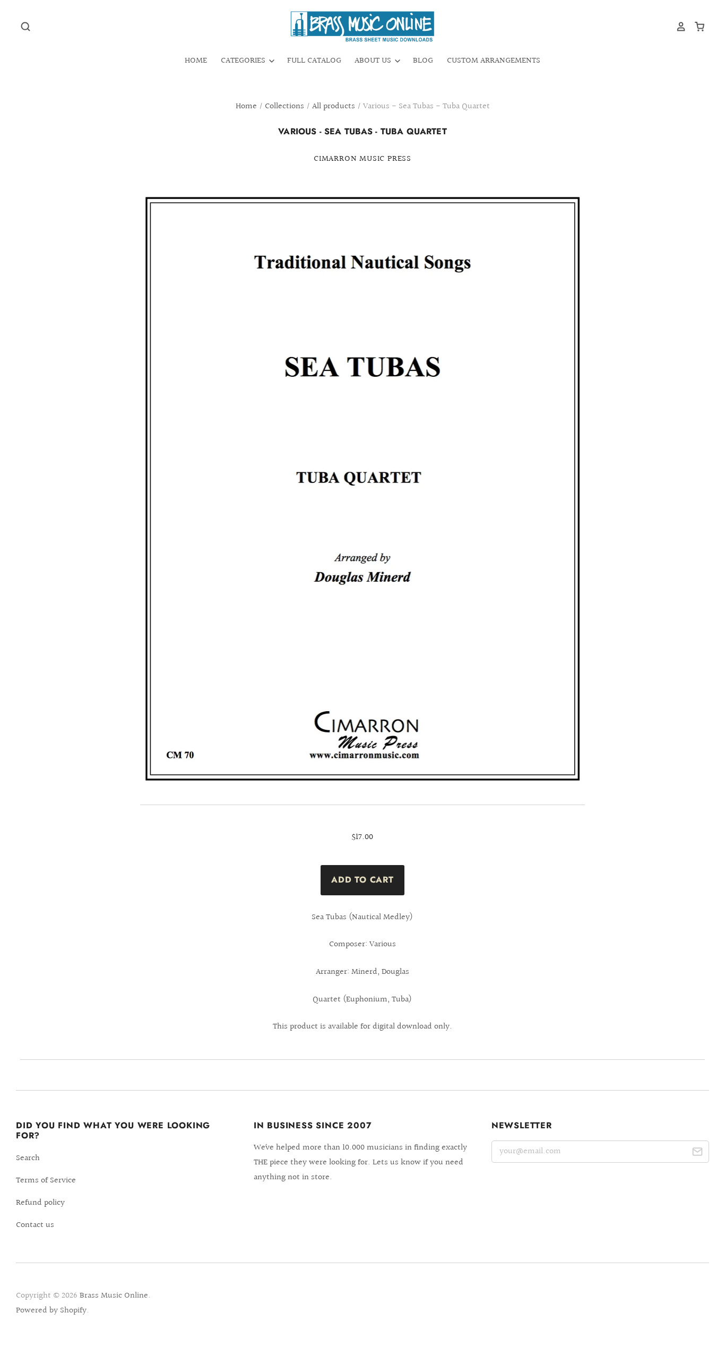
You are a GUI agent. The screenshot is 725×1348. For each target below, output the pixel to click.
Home (196, 60)
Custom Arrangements (493, 60)
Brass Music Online (114, 1295)
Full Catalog (314, 60)
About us (374, 60)
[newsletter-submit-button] (697, 1153)
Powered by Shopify (51, 1310)
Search (28, 1158)
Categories (244, 60)
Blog (423, 60)
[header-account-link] (677, 26)
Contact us (35, 1225)
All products (333, 106)
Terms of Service (46, 1180)
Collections (284, 106)
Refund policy (40, 1202)
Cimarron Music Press (362, 159)
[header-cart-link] (695, 26)
